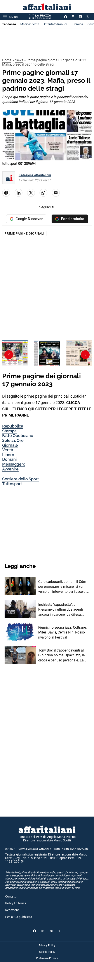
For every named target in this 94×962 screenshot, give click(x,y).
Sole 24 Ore (13, 440)
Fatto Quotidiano (17, 435)
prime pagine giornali (24, 233)
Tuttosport (12, 483)
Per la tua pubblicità (18, 917)
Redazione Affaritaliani (35, 175)
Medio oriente (29, 24)
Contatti (10, 896)
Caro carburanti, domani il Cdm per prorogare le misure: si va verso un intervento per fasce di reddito (62, 587)
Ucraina (78, 24)
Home (6, 60)
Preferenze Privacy (47, 958)
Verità (7, 450)
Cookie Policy (47, 951)
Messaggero (13, 464)
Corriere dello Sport (20, 479)
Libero (8, 454)
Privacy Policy (47, 945)
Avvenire (10, 469)
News (19, 60)
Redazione (12, 910)
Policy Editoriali (15, 903)
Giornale (10, 445)
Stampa (9, 431)
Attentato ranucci (56, 24)
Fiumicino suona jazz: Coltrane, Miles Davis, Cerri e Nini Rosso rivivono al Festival (62, 632)
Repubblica (12, 426)
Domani (9, 459)
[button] (85, 354)
